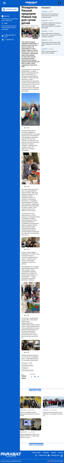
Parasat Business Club (27, 370)
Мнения (53, 452)
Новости (60, 452)
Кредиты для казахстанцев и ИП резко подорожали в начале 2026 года (51, 44)
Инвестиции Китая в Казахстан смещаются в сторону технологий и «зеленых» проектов (51, 35)
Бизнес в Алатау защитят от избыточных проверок (49, 52)
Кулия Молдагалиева (27, 365)
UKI (30, 363)
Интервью (46, 452)
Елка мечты (25, 363)
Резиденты (25, 368)
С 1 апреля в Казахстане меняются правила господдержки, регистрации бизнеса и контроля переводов (51, 25)
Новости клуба (36, 452)
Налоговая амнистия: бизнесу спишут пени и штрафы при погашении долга (50, 15)
